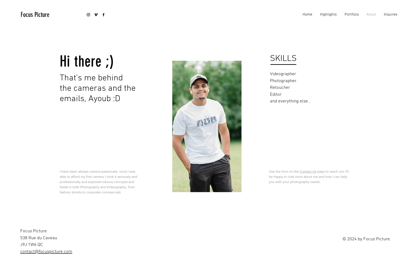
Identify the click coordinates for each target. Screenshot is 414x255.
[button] (351, 14)
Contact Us (308, 171)
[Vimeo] (96, 15)
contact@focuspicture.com (46, 251)
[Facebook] (103, 15)
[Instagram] (88, 15)
